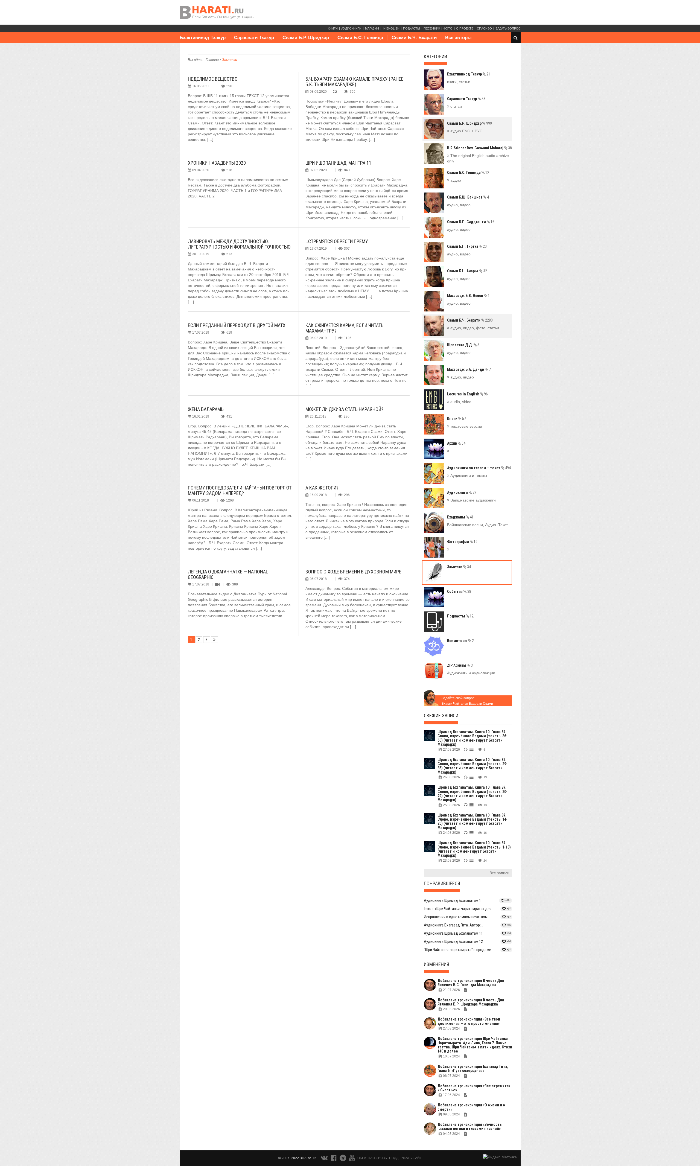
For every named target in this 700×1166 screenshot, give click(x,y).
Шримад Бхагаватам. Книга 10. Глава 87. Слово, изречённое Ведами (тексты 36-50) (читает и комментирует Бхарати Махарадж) (473, 738)
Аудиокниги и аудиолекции (471, 673)
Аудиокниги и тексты (468, 475)
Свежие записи (441, 715)
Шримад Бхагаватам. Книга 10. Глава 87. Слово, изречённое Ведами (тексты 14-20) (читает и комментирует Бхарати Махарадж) (473, 821)
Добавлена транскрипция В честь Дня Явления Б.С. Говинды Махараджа (471, 982)
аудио (455, 180)
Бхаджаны (460, 517)
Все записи (499, 873)
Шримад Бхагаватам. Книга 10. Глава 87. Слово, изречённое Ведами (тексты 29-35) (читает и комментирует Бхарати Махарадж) (473, 765)
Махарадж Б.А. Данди (469, 369)
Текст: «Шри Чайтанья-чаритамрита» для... (459, 908)
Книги (333, 28)
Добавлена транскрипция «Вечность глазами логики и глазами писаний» (469, 1126)
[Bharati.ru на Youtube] (352, 1159)
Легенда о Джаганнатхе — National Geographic (228, 574)
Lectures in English (467, 394)
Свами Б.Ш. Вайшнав (468, 197)
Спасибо (484, 28)
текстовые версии (465, 426)
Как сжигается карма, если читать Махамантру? (344, 328)
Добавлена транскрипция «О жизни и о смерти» (471, 1107)
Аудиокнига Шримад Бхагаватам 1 (452, 900)
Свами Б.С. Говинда (360, 37)
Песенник (432, 28)
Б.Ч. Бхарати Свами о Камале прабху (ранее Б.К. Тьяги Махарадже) (354, 81)
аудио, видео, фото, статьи (474, 328)
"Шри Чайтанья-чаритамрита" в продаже (457, 949)
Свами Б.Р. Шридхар (305, 37)
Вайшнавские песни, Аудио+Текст (477, 525)
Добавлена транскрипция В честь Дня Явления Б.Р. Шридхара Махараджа (471, 1002)
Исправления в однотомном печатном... (457, 916)
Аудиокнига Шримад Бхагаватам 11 (453, 933)
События (459, 591)
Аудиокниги (351, 28)
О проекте (464, 28)
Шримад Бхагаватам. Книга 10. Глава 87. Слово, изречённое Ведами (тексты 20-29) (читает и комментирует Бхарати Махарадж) (473, 793)
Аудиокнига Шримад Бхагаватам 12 (453, 941)
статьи (455, 106)
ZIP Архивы (460, 665)
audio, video (460, 402)
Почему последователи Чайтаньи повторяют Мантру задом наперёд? (239, 490)
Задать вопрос (508, 28)
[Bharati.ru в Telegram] (343, 1159)
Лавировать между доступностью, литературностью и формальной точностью (239, 244)
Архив (456, 443)
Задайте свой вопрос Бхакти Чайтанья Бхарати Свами (467, 701)
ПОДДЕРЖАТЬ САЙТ (405, 1158)
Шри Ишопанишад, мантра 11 (338, 163)
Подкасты (411, 28)
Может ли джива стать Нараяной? (344, 409)
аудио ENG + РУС (465, 131)
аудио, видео (459, 205)
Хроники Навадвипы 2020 (217, 163)
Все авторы (458, 37)
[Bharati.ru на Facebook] (334, 1159)
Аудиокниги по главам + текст (479, 468)
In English (391, 28)
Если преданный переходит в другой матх (236, 325)
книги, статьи (458, 82)
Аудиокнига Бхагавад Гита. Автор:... (453, 925)
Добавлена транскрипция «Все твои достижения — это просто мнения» (469, 1021)
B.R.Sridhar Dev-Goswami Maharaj (479, 148)
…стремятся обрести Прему (336, 241)
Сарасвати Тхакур (254, 37)
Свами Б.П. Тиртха (467, 246)
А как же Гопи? (322, 488)
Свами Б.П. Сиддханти (470, 222)
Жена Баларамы (206, 409)
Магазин (372, 28)
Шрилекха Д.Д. (463, 345)
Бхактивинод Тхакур (203, 37)
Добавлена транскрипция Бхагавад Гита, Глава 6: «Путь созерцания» (473, 1068)
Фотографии (462, 542)
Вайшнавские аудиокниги (472, 500)
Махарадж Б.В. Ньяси (468, 295)
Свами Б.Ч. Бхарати (414, 37)
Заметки (459, 567)
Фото (448, 28)
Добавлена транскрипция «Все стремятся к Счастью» (474, 1088)
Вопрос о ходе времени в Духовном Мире (353, 572)
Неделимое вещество (213, 79)
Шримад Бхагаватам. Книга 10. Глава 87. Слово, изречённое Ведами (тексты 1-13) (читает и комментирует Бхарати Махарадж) (474, 849)
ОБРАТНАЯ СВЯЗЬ (372, 1158)
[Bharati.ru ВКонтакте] (324, 1159)
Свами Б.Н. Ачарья (467, 271)
